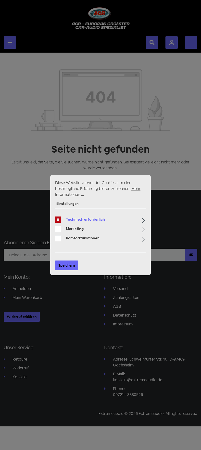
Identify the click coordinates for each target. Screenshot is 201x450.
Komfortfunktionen (83, 238)
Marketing (75, 228)
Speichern (66, 265)
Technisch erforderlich (85, 219)
